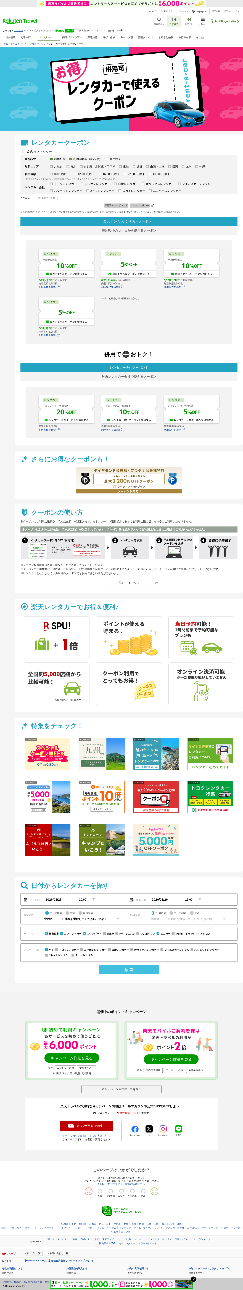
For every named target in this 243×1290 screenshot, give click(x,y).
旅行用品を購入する (77, 1268)
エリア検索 (56, 913)
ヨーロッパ (193, 1227)
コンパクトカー (72, 933)
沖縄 (179, 1224)
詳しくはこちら (129, 582)
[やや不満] (111, 1191)
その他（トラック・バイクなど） (194, 933)
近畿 (141, 1224)
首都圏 (92, 1224)
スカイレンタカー (85, 955)
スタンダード (94, 933)
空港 (72, 913)
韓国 (3, 1227)
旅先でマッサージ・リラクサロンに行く (209, 1268)
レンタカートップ (36, 43)
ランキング (204, 1239)
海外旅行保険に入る (12, 1268)
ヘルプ (152, 11)
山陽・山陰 (153, 1224)
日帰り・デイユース (185, 1239)
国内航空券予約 (107, 1243)
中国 (11, 1227)
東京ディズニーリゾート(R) (116, 1239)
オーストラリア (210, 1227)
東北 (73, 1224)
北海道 (64, 1224)
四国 (164, 1224)
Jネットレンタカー (59, 955)
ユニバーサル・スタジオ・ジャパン (152, 1239)
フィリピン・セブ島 (93, 1227)
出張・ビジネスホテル (57, 1239)
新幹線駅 (88, 913)
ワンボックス (147, 933)
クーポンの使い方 (140, 205)
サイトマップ (182, 11)
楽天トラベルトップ (14, 43)
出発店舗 (161, 913)
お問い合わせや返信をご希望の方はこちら (121, 1183)
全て (51, 949)
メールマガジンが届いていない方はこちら (86, 1135)
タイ (34, 1227)
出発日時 (35, 899)
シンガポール (47, 1227)
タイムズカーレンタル (176, 949)
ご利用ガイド (165, 11)
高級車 (110, 933)
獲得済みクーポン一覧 (116, 205)
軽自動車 (54, 933)
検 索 (129, 970)
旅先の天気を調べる (138, 1268)
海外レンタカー (127, 1243)
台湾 (27, 1227)
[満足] (143, 1191)
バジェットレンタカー (206, 949)
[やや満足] (132, 1191)
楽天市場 (216, 11)
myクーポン (133, 212)
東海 (133, 1224)
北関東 (82, 1224)
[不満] (100, 1191)
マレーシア (125, 1227)
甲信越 (117, 1224)
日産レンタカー (120, 949)
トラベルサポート (147, 1243)
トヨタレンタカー (69, 949)
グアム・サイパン (143, 1227)
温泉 (74, 1239)
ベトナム (111, 1227)
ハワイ (158, 1227)
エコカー (165, 933)
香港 (19, 1227)
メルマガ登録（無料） (90, 1125)
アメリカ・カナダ (175, 1227)
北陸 (126, 1224)
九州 (171, 1224)
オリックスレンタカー (146, 949)
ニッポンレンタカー (95, 949)
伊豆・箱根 (105, 1224)
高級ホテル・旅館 (89, 1239)
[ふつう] (121, 1191)
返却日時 (141, 899)
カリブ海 (125, 1231)
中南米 (224, 1227)
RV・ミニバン (127, 933)
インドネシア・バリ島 (68, 1227)
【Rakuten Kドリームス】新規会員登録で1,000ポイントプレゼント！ (60, 1260)
